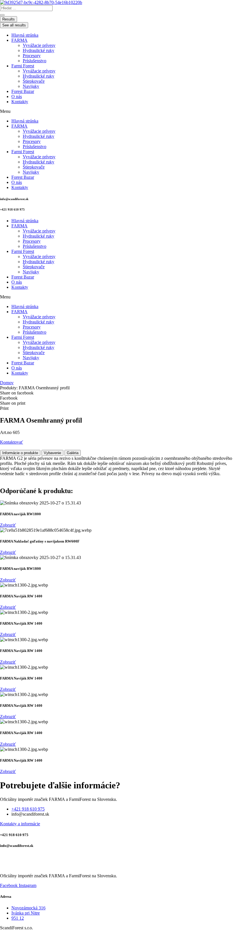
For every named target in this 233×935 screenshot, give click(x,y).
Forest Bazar (22, 91)
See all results (14, 25)
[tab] (20, 453)
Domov (7, 382)
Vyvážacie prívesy (39, 45)
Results (8, 19)
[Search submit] (2, 15)
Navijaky (31, 86)
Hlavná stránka (24, 35)
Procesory (32, 55)
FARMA (19, 40)
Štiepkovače (34, 81)
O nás (16, 96)
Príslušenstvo (34, 60)
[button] (116, 111)
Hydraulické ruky (38, 50)
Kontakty (19, 101)
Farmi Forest (22, 65)
